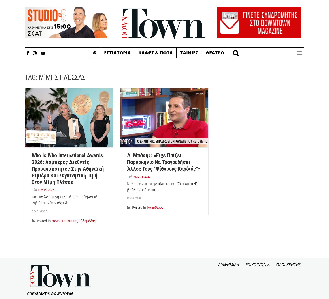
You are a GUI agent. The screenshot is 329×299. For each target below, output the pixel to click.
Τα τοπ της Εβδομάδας (79, 221)
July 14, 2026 (46, 190)
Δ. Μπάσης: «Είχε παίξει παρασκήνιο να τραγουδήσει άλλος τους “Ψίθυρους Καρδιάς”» (164, 162)
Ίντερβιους (155, 207)
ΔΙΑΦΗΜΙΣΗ (228, 264)
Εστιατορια (117, 53)
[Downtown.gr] (163, 24)
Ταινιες (189, 53)
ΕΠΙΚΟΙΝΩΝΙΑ (258, 264)
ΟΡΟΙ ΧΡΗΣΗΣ (288, 264)
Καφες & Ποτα (155, 53)
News (56, 221)
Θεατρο (215, 53)
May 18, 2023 (142, 176)
